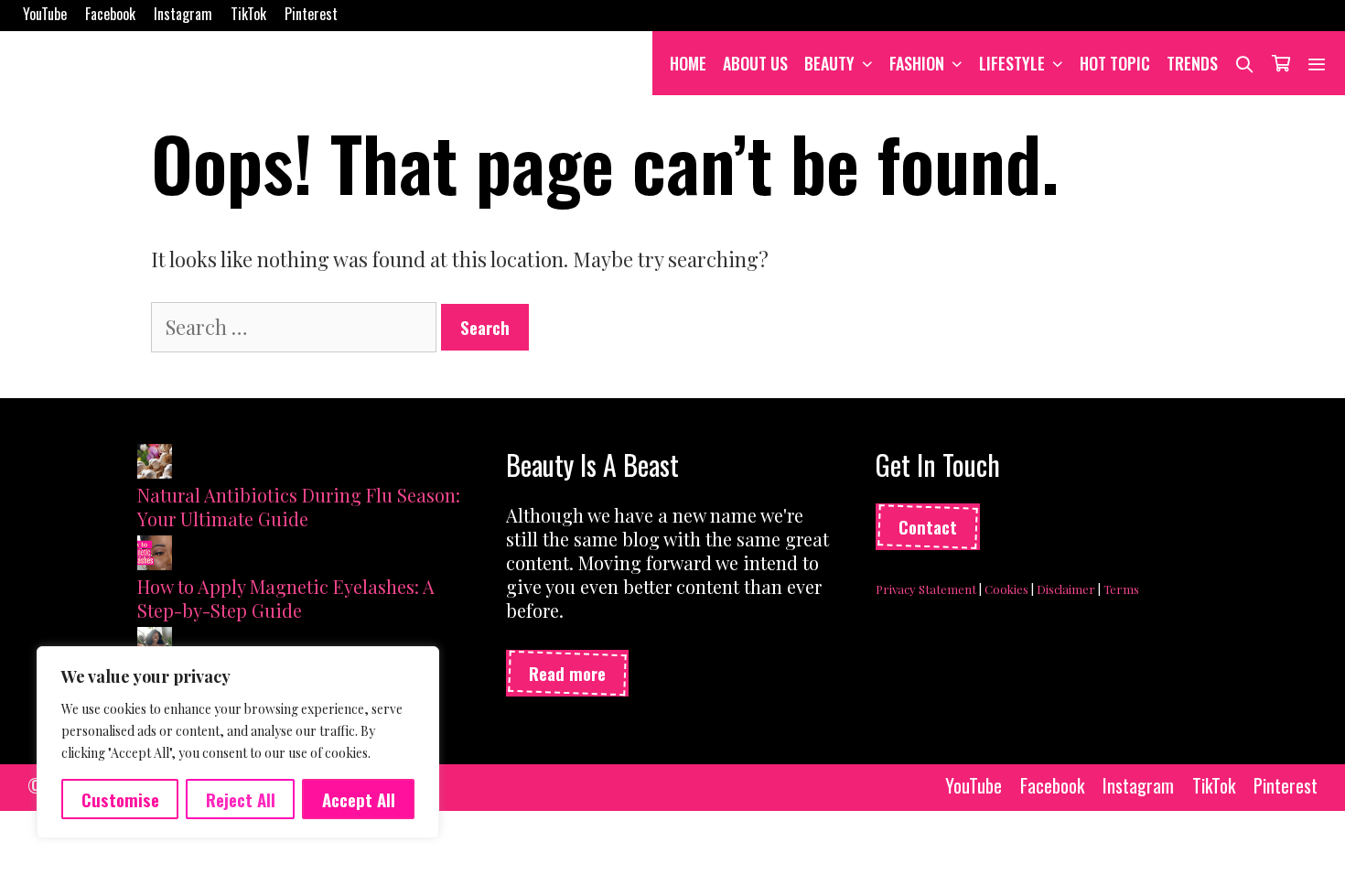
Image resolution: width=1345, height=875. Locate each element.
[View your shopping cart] (1281, 63)
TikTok (248, 14)
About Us (755, 63)
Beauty (829, 63)
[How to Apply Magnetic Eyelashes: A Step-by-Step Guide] (154, 555)
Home (688, 63)
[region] (238, 742)
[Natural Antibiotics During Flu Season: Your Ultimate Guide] (154, 463)
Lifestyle (1012, 63)
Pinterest (311, 14)
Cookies (1006, 589)
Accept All (358, 799)
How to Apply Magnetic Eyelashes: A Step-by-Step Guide (286, 598)
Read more (567, 673)
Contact (927, 526)
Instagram (183, 14)
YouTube (45, 14)
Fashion (916, 63)
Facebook (110, 14)
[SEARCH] (1245, 63)
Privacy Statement (926, 589)
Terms (1121, 589)
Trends (1192, 63)
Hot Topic (1115, 63)
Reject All (240, 799)
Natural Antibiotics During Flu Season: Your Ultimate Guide (298, 506)
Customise (120, 799)
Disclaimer (1066, 589)
